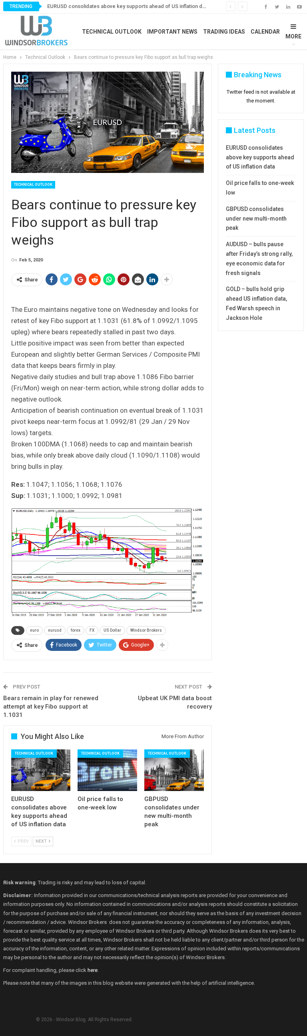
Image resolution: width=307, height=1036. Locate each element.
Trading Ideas (224, 31)
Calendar (265, 31)
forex (75, 630)
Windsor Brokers (146, 630)
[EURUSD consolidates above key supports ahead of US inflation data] (41, 770)
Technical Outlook (112, 31)
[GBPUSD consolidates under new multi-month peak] (174, 770)
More (293, 36)
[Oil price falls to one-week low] (107, 770)
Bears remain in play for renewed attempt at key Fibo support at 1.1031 (50, 707)
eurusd (55, 630)
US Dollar (112, 630)
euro (34, 630)
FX (92, 630)
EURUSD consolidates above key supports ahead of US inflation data (128, 6)
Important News (172, 31)
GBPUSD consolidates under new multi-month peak (256, 218)
